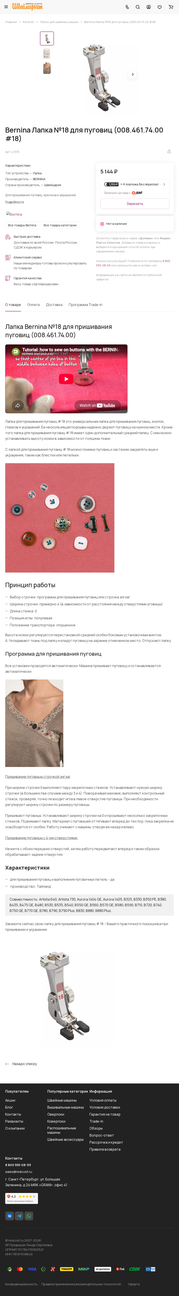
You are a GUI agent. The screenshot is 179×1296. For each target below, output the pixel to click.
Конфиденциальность (21, 1284)
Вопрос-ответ (102, 1135)
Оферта (134, 1284)
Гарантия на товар (105, 1114)
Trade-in (96, 1121)
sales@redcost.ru (18, 1171)
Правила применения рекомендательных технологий (81, 1284)
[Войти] (149, 7)
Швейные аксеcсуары (65, 1139)
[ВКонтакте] (9, 1216)
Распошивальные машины (61, 1130)
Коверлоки (56, 1121)
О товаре (13, 304)
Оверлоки (55, 1114)
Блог (9, 1107)
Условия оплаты (103, 1100)
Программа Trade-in (85, 304)
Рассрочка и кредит (106, 1142)
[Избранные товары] (160, 7)
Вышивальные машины (65, 1107)
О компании (15, 1128)
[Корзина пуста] (171, 7)
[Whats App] (28, 1216)
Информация (101, 1091)
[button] (132, 74)
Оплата (33, 304)
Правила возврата (105, 1149)
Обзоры (96, 1128)
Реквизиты (14, 1121)
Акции (10, 1100)
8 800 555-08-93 (18, 1165)
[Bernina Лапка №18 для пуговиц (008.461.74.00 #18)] (98, 74)
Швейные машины (62, 1100)
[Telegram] (19, 1216)
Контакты (13, 1114)
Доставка (54, 304)
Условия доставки (105, 1107)
